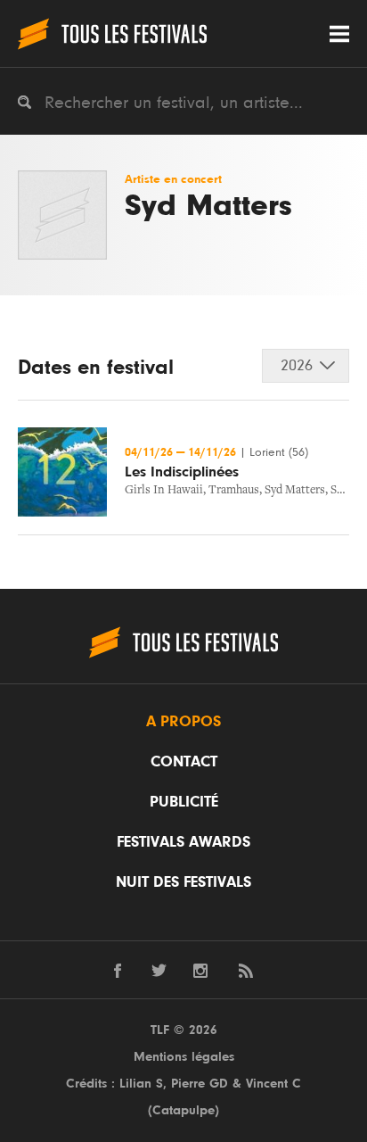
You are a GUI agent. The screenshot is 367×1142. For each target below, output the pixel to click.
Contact (184, 762)
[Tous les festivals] (112, 33)
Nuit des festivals (183, 882)
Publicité (184, 802)
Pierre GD (199, 1083)
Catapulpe (183, 1110)
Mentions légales (184, 1056)
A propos (183, 722)
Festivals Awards (183, 842)
